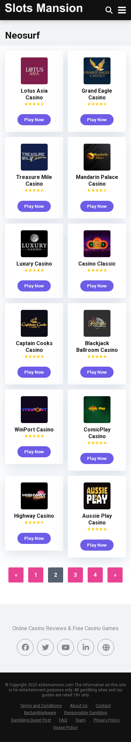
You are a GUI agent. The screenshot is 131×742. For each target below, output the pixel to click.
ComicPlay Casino (97, 432)
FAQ (63, 720)
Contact (103, 705)
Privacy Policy (107, 720)
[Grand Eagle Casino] (97, 82)
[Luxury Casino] (34, 255)
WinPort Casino (34, 429)
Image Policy (65, 727)
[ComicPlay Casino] (97, 421)
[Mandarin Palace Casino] (97, 169)
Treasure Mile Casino (34, 180)
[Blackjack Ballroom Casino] (97, 335)
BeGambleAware (40, 712)
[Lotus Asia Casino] (34, 82)
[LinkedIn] (85, 647)
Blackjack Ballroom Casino (97, 346)
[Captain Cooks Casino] (34, 335)
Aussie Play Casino (97, 519)
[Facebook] (25, 647)
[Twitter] (45, 647)
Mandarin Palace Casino (97, 180)
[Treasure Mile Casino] (34, 169)
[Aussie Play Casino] (97, 507)
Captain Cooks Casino (34, 346)
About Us (79, 705)
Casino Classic (97, 264)
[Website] (105, 647)
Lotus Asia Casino (34, 94)
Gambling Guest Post (31, 720)
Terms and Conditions (41, 705)
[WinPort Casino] (34, 421)
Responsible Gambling (85, 712)
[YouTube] (65, 647)
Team (80, 720)
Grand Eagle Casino (97, 94)
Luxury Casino (34, 264)
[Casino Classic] (97, 255)
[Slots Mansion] (43, 7)
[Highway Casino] (34, 507)
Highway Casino (34, 516)
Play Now (34, 119)
